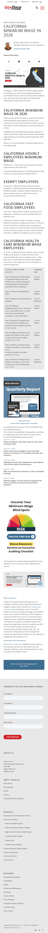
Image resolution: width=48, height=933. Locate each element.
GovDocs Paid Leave (11, 852)
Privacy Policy (8, 860)
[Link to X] (39, 930)
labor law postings (34, 607)
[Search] (35, 8)
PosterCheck (9, 840)
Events (6, 791)
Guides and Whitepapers (12, 888)
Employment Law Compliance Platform (17, 816)
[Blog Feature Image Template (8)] (24, 589)
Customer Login (12, 2)
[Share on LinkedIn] (29, 62)
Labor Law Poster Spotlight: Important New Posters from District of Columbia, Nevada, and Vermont (23, 453)
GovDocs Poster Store (14, 644)
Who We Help (8, 787)
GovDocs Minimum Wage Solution (15, 848)
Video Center (8, 911)
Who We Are (8, 783)
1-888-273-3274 (9, 771)
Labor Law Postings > (11, 819)
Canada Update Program (14, 836)
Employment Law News (12, 877)
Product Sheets (9, 896)
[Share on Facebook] (9, 62)
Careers (6, 795)
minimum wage (9, 609)
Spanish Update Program (14, 823)
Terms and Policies (10, 856)
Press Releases (9, 900)
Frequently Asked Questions (14, 798)
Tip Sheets (7, 892)
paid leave (31, 609)
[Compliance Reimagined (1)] (21, 555)
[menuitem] (12, 1)
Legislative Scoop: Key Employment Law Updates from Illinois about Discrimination (23, 463)
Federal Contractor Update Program (17, 828)
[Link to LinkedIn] (35, 930)
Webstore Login (37, 2)
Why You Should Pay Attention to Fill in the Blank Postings (24, 472)
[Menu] (41, 8)
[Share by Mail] (39, 62)
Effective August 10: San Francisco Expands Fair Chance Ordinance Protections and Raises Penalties (23, 483)
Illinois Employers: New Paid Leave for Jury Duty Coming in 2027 (23, 443)
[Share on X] (19, 62)
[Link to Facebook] (42, 930)
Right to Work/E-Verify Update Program (18, 832)
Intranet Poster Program (13, 845)
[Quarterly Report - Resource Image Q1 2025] (24, 417)
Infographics (8, 881)
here (25, 637)
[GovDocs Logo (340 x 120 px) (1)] (20, 8)
